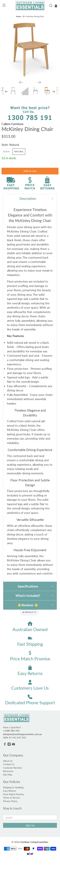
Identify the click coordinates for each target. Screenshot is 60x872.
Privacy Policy (10, 801)
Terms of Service (11, 797)
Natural (19, 151)
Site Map (7, 774)
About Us (8, 760)
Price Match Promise (13, 794)
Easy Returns (9, 790)
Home (18, 16)
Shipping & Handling (13, 787)
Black (6, 151)
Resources (8, 771)
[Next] (39, 82)
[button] (30, 198)
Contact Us (8, 764)
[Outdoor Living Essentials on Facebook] (5, 745)
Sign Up (30, 825)
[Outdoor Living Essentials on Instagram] (9, 745)
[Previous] (21, 82)
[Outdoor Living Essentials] (30, 6)
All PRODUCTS (29, 612)
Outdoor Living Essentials (34, 841)
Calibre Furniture (13, 124)
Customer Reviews (12, 767)
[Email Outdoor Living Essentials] (13, 745)
